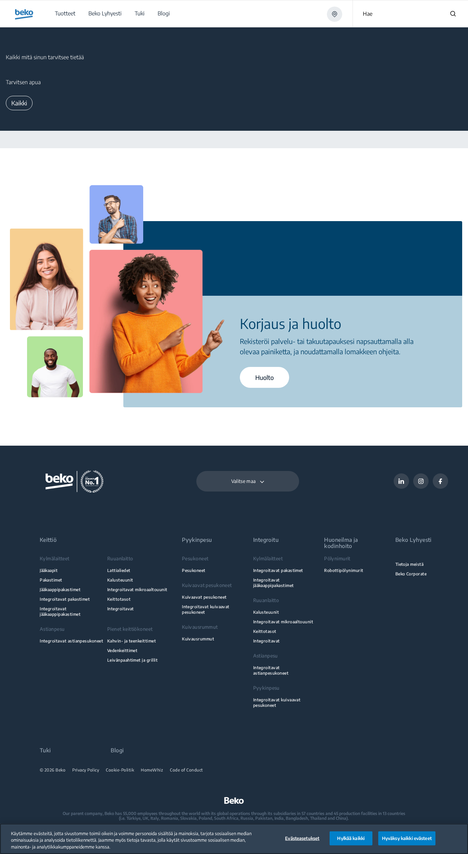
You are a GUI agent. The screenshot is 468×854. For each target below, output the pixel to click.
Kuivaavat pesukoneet (204, 597)
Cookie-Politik (120, 770)
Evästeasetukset (302, 838)
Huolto (264, 377)
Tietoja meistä (409, 564)
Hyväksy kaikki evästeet (407, 838)
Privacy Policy (85, 770)
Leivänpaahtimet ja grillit (132, 660)
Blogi (117, 750)
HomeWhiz (152, 770)
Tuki (45, 750)
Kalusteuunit (120, 580)
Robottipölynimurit (343, 570)
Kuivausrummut (198, 638)
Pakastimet (51, 580)
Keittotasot (119, 599)
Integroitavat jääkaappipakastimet (60, 611)
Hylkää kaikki (351, 838)
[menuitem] (65, 13)
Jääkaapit (49, 570)
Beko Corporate (411, 573)
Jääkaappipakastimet (60, 589)
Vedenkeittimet (122, 650)
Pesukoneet (194, 570)
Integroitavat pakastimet (65, 599)
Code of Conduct (186, 770)
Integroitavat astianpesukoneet (71, 640)
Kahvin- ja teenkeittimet (131, 640)
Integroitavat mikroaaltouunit (137, 589)
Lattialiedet (119, 570)
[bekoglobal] (24, 14)
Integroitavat (120, 608)
